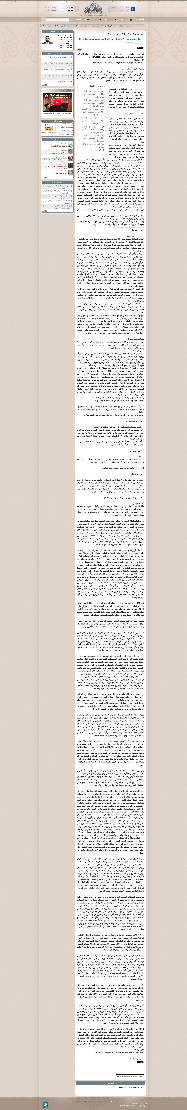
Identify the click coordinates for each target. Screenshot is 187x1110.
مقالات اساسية (80, 19)
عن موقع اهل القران (67, 123)
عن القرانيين (124, 19)
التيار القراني (99, 1101)
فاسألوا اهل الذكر (57, 182)
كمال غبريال (63, 150)
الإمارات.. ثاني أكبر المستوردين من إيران (57, 75)
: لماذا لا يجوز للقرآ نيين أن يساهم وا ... (56, 202)
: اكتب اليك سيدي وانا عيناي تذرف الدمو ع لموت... (56, 187)
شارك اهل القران (57, 121)
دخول (53, 7)
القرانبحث (92, 1101)
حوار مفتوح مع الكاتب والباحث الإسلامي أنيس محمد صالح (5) (93, 121)
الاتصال (95, 19)
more (44, 85)
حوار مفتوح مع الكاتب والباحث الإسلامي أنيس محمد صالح (93, 94)
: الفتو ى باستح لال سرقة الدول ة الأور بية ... (56, 197)
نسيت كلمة (47, 7)
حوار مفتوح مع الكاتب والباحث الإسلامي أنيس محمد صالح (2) (93, 112)
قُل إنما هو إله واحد (64, 81)
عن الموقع (108, 1101)
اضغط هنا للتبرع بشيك (48, 132)
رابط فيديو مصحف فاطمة (51, 26)
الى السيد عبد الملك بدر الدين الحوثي (58, 57)
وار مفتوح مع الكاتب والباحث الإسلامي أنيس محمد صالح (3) (93, 138)
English (128, 10)
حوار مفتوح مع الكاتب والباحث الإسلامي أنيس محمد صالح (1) (93, 103)
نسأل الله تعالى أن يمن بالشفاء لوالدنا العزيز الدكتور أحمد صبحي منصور (138, 26)
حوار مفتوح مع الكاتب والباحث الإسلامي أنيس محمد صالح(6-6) (93, 129)
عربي (122, 10)
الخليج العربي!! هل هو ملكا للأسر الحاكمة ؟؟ (56, 64)
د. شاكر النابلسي (62, 170)
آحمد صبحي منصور (61, 164)
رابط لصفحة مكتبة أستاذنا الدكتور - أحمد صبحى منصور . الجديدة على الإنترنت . (87, 26)
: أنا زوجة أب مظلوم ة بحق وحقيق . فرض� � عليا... (56, 207)
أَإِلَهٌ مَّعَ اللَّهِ (100, 150)
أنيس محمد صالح (55, 31)
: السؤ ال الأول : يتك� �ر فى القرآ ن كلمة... (56, 192)
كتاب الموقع (109, 19)
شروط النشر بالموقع (67, 130)
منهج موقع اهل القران (67, 127)
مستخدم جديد (51, 10)
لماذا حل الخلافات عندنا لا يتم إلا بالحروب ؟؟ (56, 70)
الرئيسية (139, 19)
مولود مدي (64, 143)
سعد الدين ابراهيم (61, 157)
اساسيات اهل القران (123, 1076)
